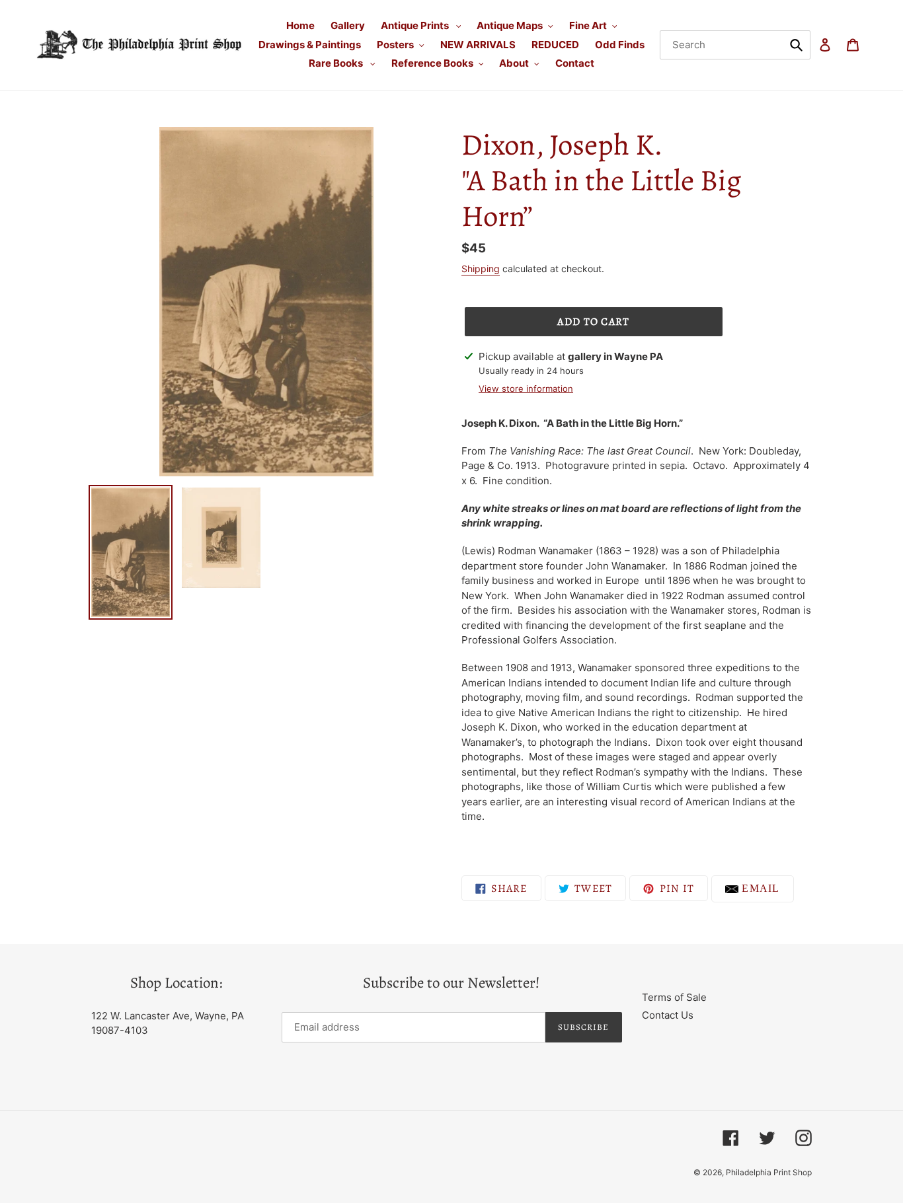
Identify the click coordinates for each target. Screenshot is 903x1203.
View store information (526, 388)
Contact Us (667, 1015)
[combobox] (735, 44)
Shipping (480, 268)
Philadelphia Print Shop (769, 1172)
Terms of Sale (674, 997)
